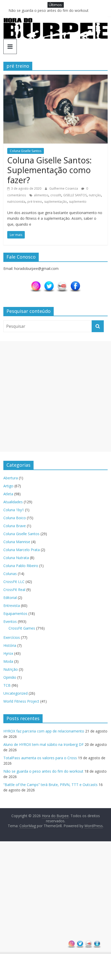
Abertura (10, 477)
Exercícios (11, 637)
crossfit (55, 195)
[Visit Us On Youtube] (62, 283)
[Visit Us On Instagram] (35, 283)
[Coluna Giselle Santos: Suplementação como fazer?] (55, 78)
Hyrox (8, 653)
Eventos (10, 621)
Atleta (8, 493)
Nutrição (10, 669)
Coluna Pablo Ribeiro (20, 565)
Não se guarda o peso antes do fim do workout (49, 10)
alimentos (41, 195)
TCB (7, 685)
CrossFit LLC (14, 581)
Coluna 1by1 (13, 509)
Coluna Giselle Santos (25, 151)
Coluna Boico (14, 517)
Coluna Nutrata (16, 557)
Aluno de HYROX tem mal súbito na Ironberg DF (43, 744)
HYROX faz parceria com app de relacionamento (43, 731)
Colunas (10, 573)
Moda (8, 661)
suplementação (55, 201)
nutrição (95, 195)
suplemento (77, 201)
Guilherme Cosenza (64, 188)
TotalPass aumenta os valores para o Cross (40, 757)
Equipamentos (15, 613)
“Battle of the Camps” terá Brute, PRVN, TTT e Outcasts (50, 784)
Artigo (8, 485)
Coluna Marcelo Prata (21, 549)
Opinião (9, 677)
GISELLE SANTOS (75, 195)
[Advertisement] (55, 396)
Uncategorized (15, 693)
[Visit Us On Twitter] (49, 283)
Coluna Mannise (16, 541)
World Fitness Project (21, 701)
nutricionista (16, 201)
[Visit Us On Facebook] (75, 283)
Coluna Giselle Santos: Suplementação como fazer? (49, 170)
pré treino (34, 201)
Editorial (10, 597)
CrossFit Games (22, 628)
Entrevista (11, 605)
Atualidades (13, 501)
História (9, 645)
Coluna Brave (14, 525)
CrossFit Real (14, 589)
